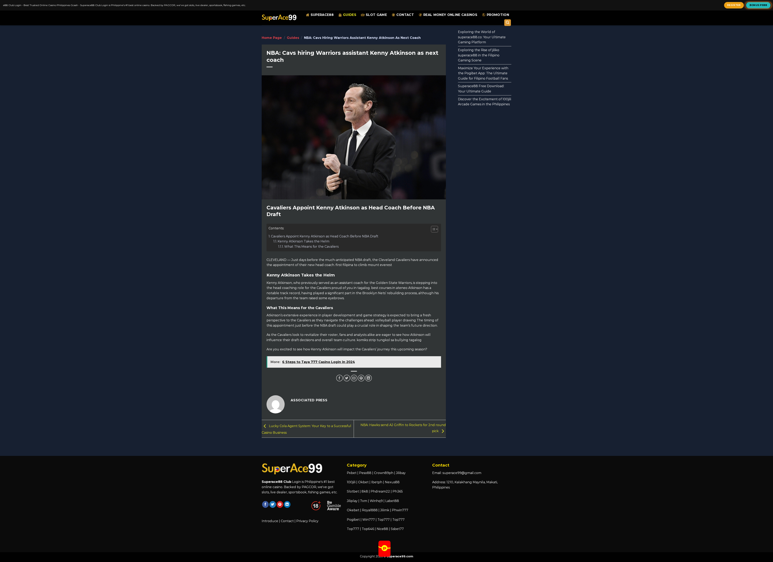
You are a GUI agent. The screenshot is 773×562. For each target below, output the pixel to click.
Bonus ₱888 (758, 5)
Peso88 (365, 473)
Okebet (353, 510)
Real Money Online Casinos (450, 15)
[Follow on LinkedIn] (287, 504)
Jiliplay (352, 501)
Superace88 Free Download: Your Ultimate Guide (481, 88)
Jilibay (401, 473)
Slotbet (353, 491)
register (734, 5)
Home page (272, 38)
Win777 (368, 520)
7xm (363, 501)
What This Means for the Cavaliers (311, 246)
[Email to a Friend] (354, 378)
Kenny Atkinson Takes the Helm (303, 241)
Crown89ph (383, 473)
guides (349, 15)
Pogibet (353, 520)
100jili (351, 482)
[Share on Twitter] (346, 378)
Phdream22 (380, 491)
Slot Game (376, 15)
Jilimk (384, 510)
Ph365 (398, 491)
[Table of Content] (434, 229)
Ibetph (376, 482)
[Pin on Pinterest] (361, 378)
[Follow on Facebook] (265, 504)
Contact (405, 15)
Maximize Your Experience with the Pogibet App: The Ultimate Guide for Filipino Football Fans (483, 73)
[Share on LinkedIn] (368, 378)
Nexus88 (392, 482)
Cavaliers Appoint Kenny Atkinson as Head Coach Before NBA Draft (324, 236)
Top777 (383, 520)
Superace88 (322, 15)
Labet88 (392, 501)
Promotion (498, 15)
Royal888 (370, 510)
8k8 (365, 491)
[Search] (507, 22)
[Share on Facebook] (339, 378)
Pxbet (352, 473)
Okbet (363, 482)
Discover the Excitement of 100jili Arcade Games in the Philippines (484, 101)
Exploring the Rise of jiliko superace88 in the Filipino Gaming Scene (478, 55)
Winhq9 (376, 501)
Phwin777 (400, 510)
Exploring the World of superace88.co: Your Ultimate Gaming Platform (482, 37)
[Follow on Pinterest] (280, 504)
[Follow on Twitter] (272, 504)
